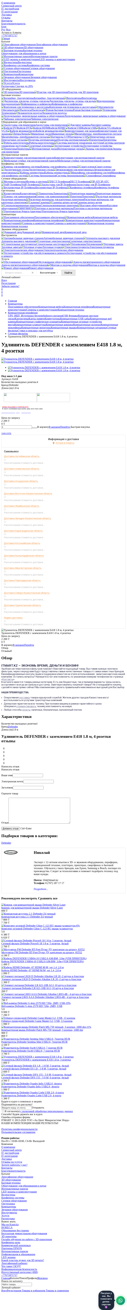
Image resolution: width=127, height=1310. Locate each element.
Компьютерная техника (71, 309)
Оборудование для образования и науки (23, 1185)
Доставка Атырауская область (21, 481)
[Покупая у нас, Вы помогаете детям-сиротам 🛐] (120, 1300)
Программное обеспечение (23, 306)
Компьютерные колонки (87, 324)
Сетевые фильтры (18, 333)
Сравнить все (47, 898)
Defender (13, 726)
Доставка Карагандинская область (23, 530)
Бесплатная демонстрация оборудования (24, 1233)
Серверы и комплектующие (42, 309)
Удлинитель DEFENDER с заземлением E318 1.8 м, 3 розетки (36, 1059)
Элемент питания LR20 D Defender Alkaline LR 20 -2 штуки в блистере (41, 979)
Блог (4, 26)
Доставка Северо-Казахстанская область (27, 593)
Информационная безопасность (19, 1269)
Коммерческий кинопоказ (16, 1245)
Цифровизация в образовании (18, 1254)
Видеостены (8, 1194)
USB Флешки (70, 315)
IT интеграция (9, 11)
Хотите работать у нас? (14, 1164)
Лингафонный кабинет (14, 1263)
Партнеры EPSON (11, 1248)
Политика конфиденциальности (19, 1129)
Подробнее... (41, 889)
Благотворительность (13, 23)
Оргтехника (8, 1203)
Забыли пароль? (10, 286)
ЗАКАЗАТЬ (6, 433)
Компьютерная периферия (78, 306)
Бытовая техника (11, 1182)
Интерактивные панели (14, 1188)
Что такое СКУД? (11, 1266)
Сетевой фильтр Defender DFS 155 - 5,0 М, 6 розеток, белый (35, 1077)
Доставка (6, 14)
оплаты (26, 709)
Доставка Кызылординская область (24, 555)
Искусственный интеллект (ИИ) (19, 1272)
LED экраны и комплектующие (19, 1191)
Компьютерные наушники (92, 327)
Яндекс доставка (13, 617)
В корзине (60, 427)
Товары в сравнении (57, 1290)
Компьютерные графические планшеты (38, 321)
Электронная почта (12, 781)
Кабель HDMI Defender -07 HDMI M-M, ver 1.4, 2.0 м (31, 970)
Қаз (8, 29)
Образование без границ (15, 1230)
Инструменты (9, 1212)
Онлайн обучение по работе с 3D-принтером (26, 1239)
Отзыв (5, 822)
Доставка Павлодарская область (22, 580)
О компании (8, 2)
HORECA (7, 1227)
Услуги (5, 1215)
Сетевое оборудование (14, 1200)
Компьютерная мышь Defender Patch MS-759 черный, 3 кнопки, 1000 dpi (42, 1030)
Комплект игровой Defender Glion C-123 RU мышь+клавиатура (37, 928)
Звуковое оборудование (14, 1209)
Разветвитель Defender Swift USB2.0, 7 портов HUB (30, 1050)
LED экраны (8, 1257)
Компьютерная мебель (51, 306)
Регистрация (8, 283)
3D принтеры (9, 1236)
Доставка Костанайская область (22, 543)
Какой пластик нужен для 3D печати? (22, 1260)
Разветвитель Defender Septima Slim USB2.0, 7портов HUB (34, 1041)
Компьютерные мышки (64, 327)
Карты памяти (37, 318)
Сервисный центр (11, 5)
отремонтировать (26, 706)
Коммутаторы (52, 318)
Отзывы (5, 17)
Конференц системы (12, 1197)
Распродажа (8, 1218)
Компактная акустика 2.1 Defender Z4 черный (27, 916)
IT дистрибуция (10, 8)
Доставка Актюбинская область (22, 456)
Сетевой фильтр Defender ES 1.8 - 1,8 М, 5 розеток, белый (33, 1068)
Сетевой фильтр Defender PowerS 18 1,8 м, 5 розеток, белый (35, 943)
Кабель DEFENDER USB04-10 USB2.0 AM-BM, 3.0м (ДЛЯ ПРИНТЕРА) (42, 961)
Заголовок (7, 787)
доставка (24, 697)
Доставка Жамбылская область (21, 506)
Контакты (6, 20)
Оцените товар (9, 793)
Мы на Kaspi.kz (10, 1224)
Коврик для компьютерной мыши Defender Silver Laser (32, 907)
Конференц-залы (10, 1242)
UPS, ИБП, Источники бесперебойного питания (35, 315)
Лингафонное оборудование (17, 1176)
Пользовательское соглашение (18, 1132)
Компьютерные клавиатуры (30, 324)
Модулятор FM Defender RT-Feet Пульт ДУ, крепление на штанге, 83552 (41, 952)
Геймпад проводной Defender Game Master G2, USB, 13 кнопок (37, 1021)
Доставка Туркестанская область (22, 605)
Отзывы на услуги (11, 1161)
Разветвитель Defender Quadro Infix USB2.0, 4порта (30, 1086)
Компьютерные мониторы (36, 327)
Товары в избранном (33, 1290)
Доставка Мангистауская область (23, 568)
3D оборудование (11, 1179)
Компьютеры (15, 303)
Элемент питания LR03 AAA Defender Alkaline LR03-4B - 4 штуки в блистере (45, 997)
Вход (4, 280)
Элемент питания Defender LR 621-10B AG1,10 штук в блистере (37, 988)
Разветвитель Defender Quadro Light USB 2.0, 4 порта (31, 1095)
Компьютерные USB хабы (75, 318)
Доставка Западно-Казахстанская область (27, 518)
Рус (3, 29)
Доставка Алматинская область (21, 468)
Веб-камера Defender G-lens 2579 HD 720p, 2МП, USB (31, 1006)
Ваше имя (6, 775)
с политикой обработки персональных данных (46, 1111)
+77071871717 (9, 35)
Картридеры (22, 318)
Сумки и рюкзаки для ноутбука (35, 330)
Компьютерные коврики (59, 324)
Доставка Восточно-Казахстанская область (28, 493)
